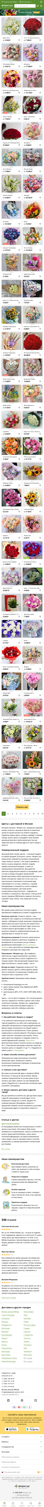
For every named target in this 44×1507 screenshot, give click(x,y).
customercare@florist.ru (10, 1394)
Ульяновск (28, 1345)
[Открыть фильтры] (41, 6)
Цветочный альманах (10, 1123)
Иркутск (5, 1341)
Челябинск (28, 1351)
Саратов (27, 1331)
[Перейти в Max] (36, 1400)
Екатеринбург (7, 1335)
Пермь (26, 1321)
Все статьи (6, 1149)
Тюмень (27, 1341)
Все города (28, 1358)
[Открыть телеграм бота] (22, 1400)
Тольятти (27, 1338)
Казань (4, 1345)
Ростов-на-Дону (30, 1325)
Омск (26, 1315)
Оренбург (27, 1318)
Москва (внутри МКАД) (10, 1312)
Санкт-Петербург (8, 1315)
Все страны (28, 1361)
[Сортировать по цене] (37, 6)
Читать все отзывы (9, 1297)
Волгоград (6, 1328)
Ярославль (28, 1355)
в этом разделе (18, 1050)
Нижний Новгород (8, 1361)
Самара (27, 1328)
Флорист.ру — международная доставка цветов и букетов (22, 1495)
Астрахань (6, 1318)
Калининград (6, 1348)
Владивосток (6, 1325)
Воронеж (5, 1331)
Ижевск (4, 1338)
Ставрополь (28, 1335)
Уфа (25, 1348)
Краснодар (6, 1351)
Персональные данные (10, 1457)
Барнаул (5, 1321)
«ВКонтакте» (30, 1040)
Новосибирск (29, 1312)
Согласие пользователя (11, 1467)
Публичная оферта (9, 1462)
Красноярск (6, 1355)
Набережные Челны (9, 1358)
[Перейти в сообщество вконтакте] (8, 1400)
